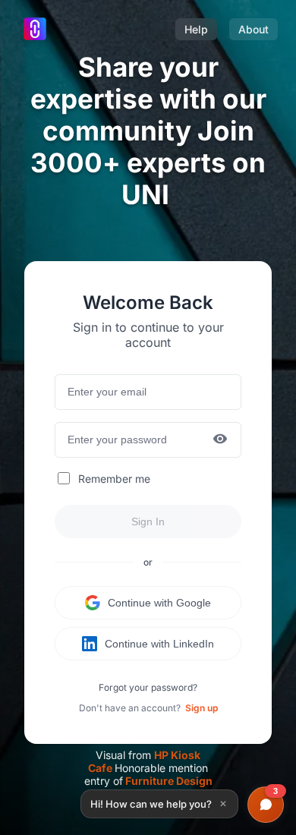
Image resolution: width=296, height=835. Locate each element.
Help (196, 29)
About (253, 29)
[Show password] (220, 440)
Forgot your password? (148, 687)
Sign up (201, 708)
